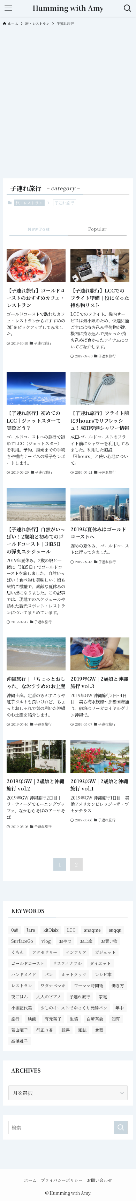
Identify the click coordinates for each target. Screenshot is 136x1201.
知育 (116, 1019)
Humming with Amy (68, 8)
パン (49, 974)
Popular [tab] (97, 229)
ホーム (30, 1180)
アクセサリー (44, 952)
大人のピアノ (48, 996)
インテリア (76, 952)
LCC (71, 930)
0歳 (14, 930)
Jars (31, 930)
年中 (119, 1007)
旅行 (15, 1019)
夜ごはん (19, 996)
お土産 (86, 941)
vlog (46, 941)
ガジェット (105, 952)
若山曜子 (19, 1030)
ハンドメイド (23, 974)
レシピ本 (103, 974)
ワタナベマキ (53, 985)
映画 (32, 1019)
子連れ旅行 (79, 996)
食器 (99, 1030)
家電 (103, 996)
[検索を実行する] (121, 1127)
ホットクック (73, 974)
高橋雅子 (19, 1041)
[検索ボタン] (127, 8)
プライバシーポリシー (62, 1180)
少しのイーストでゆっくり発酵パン (73, 1007)
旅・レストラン (29, 202)
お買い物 (109, 941)
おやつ (65, 941)
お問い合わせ (99, 1180)
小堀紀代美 (21, 1007)
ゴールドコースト (27, 963)
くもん (17, 952)
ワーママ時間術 (88, 985)
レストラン (21, 985)
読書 (65, 1030)
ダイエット (100, 963)
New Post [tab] (39, 229)
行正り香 (44, 1030)
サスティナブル (67, 963)
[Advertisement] (68, 101)
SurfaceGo (22, 941)
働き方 (118, 985)
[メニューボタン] (8, 8)
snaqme (92, 930)
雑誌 (82, 1030)
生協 (74, 1019)
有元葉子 (53, 1019)
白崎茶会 (94, 1019)
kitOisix (51, 930)
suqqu (115, 930)
